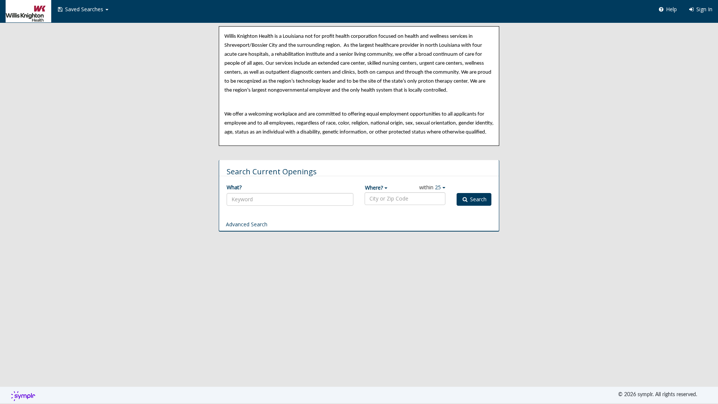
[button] (82, 9)
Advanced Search (246, 224)
